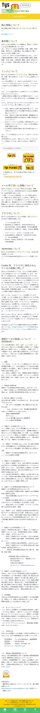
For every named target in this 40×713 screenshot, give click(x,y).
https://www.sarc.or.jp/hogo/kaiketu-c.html (14, 688)
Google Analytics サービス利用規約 (23, 327)
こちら (6, 310)
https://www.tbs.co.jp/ (28, 565)
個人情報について (7, 34)
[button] (25, 710)
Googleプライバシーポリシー (13, 329)
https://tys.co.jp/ (20, 646)
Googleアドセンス (18, 295)
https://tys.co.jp (15, 83)
